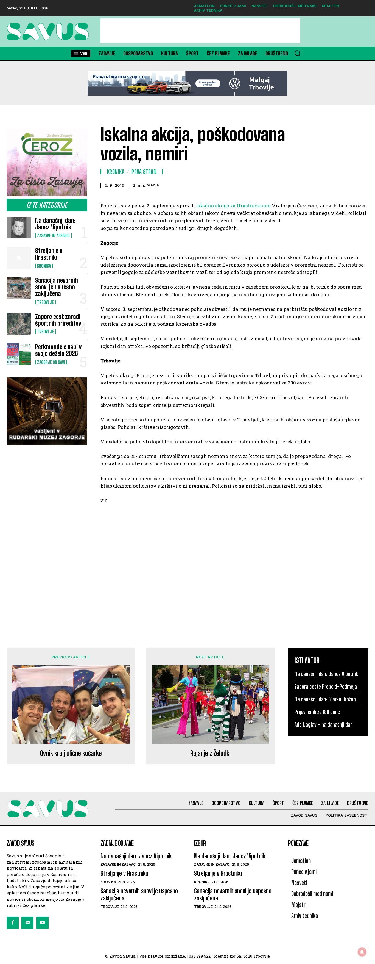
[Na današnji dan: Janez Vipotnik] (19, 227)
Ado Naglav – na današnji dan (324, 724)
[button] (297, 53)
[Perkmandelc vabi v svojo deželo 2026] (19, 354)
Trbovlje (45, 302)
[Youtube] (42, 923)
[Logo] (47, 31)
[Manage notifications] (362, 951)
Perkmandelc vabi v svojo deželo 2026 (58, 350)
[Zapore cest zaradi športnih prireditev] (19, 324)
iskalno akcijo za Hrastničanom (233, 205)
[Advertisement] (200, 30)
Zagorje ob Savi (51, 362)
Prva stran (143, 171)
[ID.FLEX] (187, 83)
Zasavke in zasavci (53, 235)
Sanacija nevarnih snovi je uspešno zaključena (56, 287)
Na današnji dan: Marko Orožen (325, 699)
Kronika (44, 266)
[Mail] (27, 923)
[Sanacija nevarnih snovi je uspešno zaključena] (19, 288)
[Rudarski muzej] (47, 411)
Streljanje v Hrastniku (48, 254)
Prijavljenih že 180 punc (317, 711)
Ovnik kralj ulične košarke (71, 753)
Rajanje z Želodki (210, 753)
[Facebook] (13, 923)
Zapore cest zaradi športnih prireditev (58, 320)
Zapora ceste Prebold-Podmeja (326, 686)
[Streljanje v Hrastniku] (19, 258)
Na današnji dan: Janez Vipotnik (55, 224)
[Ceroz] (47, 162)
